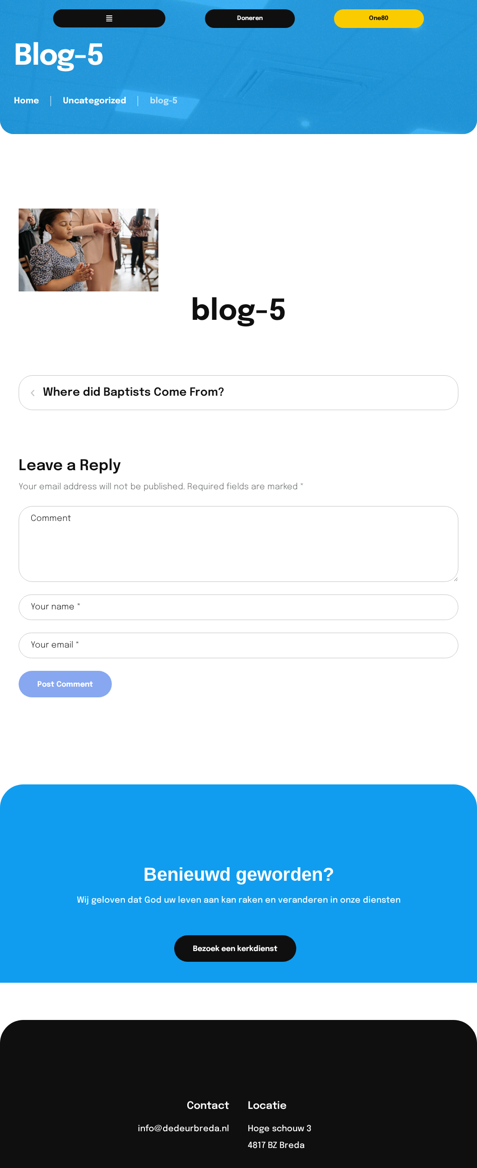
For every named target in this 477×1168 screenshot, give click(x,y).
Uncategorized (94, 101)
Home (26, 101)
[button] (250, 18)
